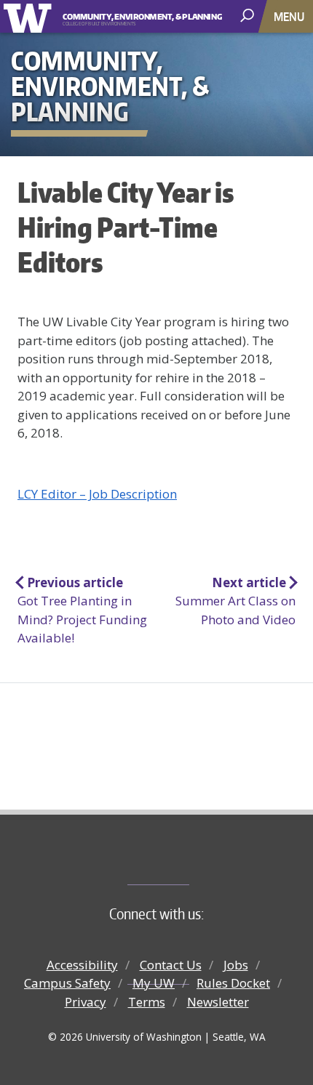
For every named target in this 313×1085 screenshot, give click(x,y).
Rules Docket (233, 983)
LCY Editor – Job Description (97, 493)
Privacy (85, 1001)
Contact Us (171, 964)
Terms (146, 1001)
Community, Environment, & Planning (130, 16)
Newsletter (218, 1001)
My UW (153, 983)
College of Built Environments (186, 860)
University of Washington (30, 16)
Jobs (235, 964)
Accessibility (82, 964)
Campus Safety (67, 983)
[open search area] (248, 15)
